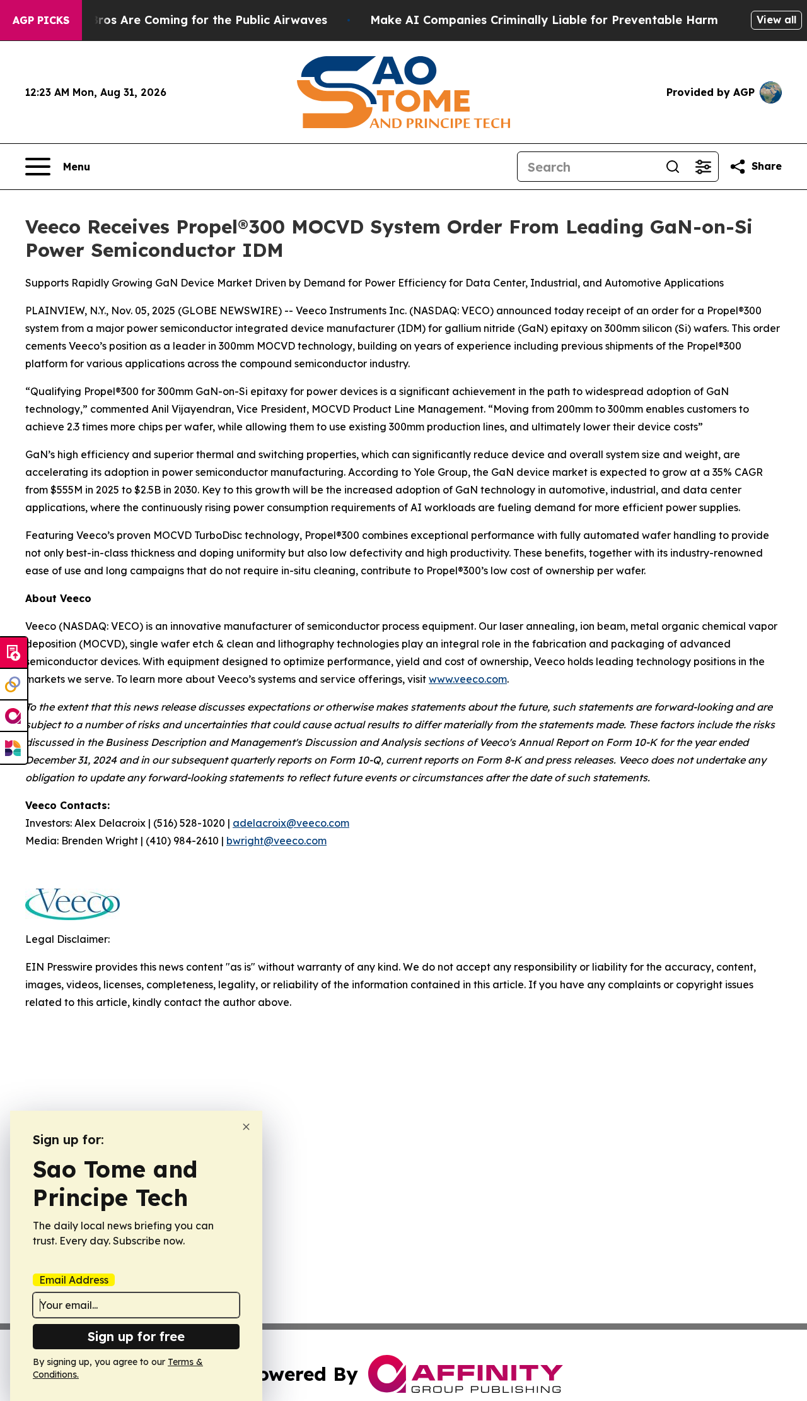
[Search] (673, 166)
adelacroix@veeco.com (291, 823)
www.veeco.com (468, 679)
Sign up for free (136, 1336)
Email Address (73, 1280)
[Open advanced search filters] (703, 166)
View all (776, 19)
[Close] (246, 1127)
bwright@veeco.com (276, 840)
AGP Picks (41, 20)
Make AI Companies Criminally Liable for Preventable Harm (544, 20)
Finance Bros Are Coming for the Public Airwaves (184, 20)
